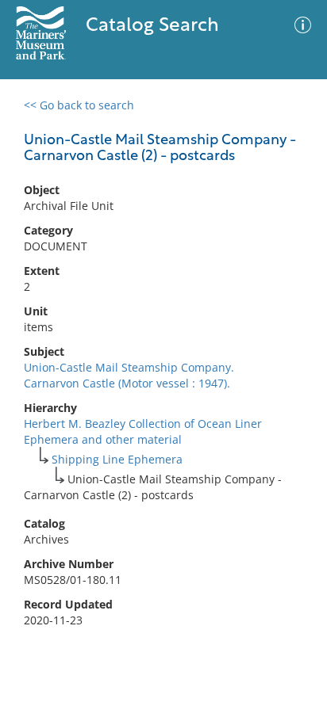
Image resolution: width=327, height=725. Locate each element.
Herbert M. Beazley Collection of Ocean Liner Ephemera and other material (143, 431)
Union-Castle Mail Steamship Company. (129, 367)
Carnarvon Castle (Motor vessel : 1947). (127, 383)
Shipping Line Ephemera (117, 459)
